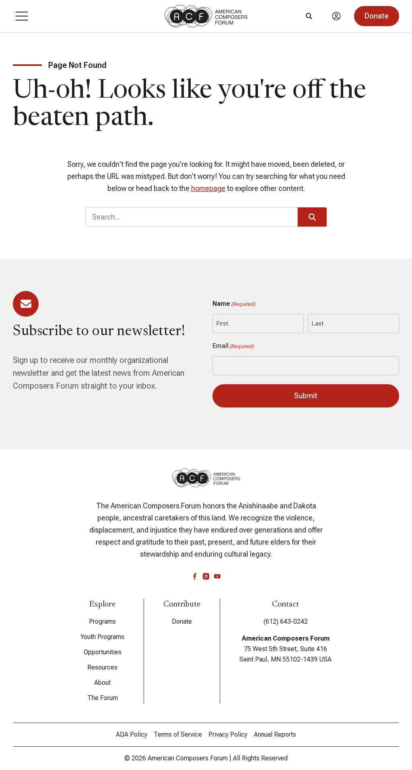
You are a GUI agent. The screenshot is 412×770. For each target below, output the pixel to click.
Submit (305, 395)
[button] (22, 16)
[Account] (336, 16)
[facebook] (195, 576)
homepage (208, 188)
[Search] (309, 16)
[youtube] (217, 576)
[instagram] (206, 576)
